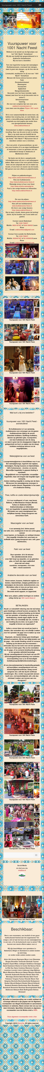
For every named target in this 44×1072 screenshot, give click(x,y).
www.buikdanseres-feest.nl (22, 206)
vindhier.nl (22, 870)
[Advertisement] (22, 1049)
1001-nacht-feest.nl (28, 598)
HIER (35, 1010)
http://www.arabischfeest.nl (22, 190)
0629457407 (17, 238)
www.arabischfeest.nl (22, 125)
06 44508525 (28, 238)
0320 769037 (23, 223)
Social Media (22, 865)
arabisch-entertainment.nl (22, 106)
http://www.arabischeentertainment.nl (22, 177)
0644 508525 (28, 225)
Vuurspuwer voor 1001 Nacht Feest (17, 5)
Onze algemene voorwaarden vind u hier (22, 1017)
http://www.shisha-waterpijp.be (22, 186)
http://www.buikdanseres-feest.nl (22, 182)
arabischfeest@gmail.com (24, 229)
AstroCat (21, 1023)
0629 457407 (16, 225)
